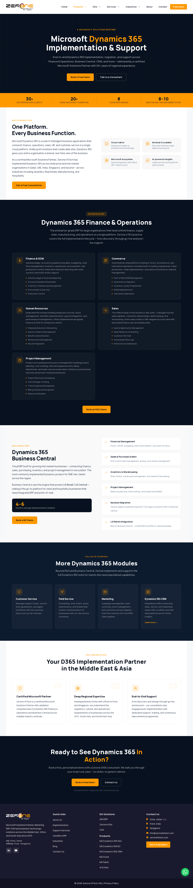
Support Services (61, 830)
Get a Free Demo (158, 844)
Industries (131, 6)
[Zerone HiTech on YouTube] (16, 850)
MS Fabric (104, 862)
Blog (55, 846)
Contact (162, 6)
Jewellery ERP (60, 835)
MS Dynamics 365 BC (110, 846)
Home (64, 6)
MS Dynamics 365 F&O (111, 841)
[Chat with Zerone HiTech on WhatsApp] (185, 872)
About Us (57, 819)
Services (111, 6)
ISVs (95, 6)
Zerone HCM (106, 824)
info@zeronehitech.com (162, 833)
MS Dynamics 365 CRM (111, 851)
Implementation (60, 825)
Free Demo (178, 6)
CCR (102, 829)
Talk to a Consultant (111, 77)
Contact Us (111, 782)
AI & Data (104, 867)
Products (78, 6)
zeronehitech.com (159, 837)
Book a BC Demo (24, 520)
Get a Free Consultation (29, 185)
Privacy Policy (111, 883)
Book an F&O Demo (96, 409)
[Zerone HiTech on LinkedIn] (8, 850)
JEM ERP (104, 819)
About (149, 6)
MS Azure (104, 856)
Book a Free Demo (80, 77)
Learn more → (151, 622)
